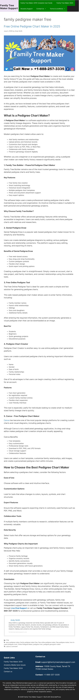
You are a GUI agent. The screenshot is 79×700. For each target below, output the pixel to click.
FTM (7, 640)
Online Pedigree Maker (25, 644)
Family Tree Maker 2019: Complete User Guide (37, 3)
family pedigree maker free (28, 642)
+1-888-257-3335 (52, 675)
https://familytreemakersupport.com (24, 683)
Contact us (8, 671)
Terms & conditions (56, 9)
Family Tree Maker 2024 (65, 3)
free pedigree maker (62, 642)
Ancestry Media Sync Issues (15, 665)
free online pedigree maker (46, 642)
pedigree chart (38, 644)
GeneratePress (56, 697)
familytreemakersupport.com (18, 632)
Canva (6, 420)
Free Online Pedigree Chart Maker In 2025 (32, 26)
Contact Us (40, 9)
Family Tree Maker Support (9, 7)
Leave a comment (12, 646)
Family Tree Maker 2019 (13, 662)
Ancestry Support (27, 9)
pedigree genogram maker (52, 644)
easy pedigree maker (12, 642)
